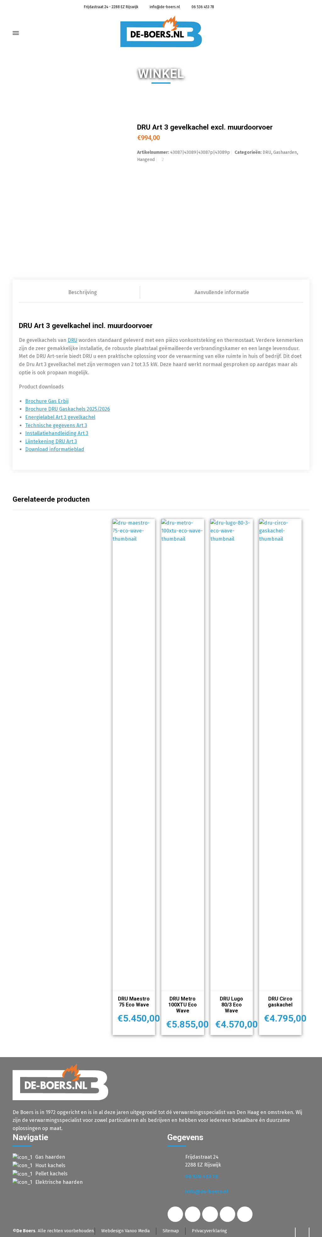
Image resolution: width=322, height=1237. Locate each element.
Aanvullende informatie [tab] (222, 292)
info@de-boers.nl (164, 7)
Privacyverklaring (209, 1231)
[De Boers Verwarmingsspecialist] (161, 31)
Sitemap (171, 1231)
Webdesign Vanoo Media (125, 1231)
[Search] (299, 35)
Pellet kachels (51, 1174)
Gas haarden (50, 1157)
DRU (267, 152)
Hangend (146, 159)
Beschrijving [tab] (82, 292)
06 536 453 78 (202, 7)
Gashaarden (285, 152)
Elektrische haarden (59, 1182)
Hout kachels (50, 1165)
